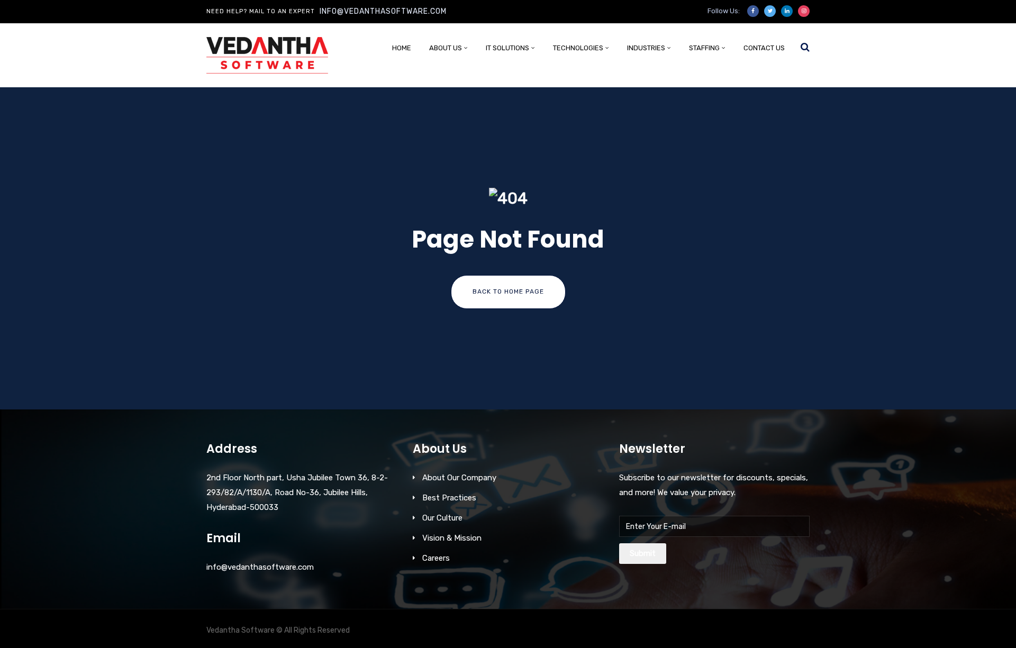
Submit (643, 553)
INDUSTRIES (646, 48)
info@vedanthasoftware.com (383, 11)
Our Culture (442, 518)
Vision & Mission (452, 538)
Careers (436, 558)
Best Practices (449, 498)
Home (401, 48)
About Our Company (459, 477)
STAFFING (704, 48)
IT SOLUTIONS (507, 48)
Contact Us (764, 48)
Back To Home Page (508, 291)
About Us (445, 48)
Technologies (578, 48)
